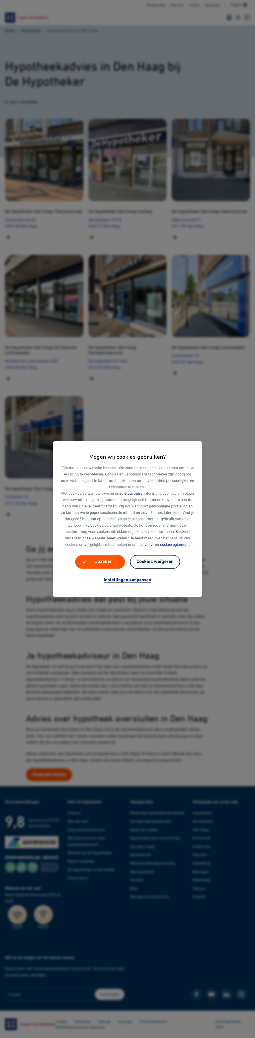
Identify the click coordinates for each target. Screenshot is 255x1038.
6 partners (133, 493)
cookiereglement (174, 544)
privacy (145, 544)
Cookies (182, 531)
